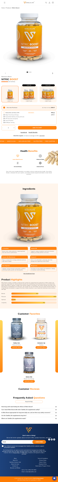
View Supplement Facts (29, 273)
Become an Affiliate (15, 468)
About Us (15, 460)
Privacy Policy (42, 460)
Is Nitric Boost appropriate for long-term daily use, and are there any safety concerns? (25, 412)
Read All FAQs (29, 401)
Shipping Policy (43, 464)
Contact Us (15, 466)
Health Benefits (33, 132)
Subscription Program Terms (42, 466)
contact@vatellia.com (29, 471)
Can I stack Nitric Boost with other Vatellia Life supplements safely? (20, 409)
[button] (4, 2)
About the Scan (15, 464)
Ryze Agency (40, 478)
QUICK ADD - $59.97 (16, 347)
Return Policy (42, 462)
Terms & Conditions (43, 458)
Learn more (42, 135)
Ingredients (24, 132)
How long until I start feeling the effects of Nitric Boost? (17, 406)
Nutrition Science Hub (15, 462)
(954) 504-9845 (29, 469)
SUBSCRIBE (39, 442)
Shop (15, 458)
